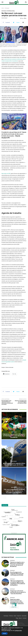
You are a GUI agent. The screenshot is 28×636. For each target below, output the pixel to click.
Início (3, 8)
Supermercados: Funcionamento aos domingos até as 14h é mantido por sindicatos (17, 601)
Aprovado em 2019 (6, 173)
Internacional (11, 10)
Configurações (18, 630)
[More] (23, 22)
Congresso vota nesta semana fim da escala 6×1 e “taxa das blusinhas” (18, 592)
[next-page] (5, 497)
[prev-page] (3, 497)
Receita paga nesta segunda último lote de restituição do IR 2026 (14, 464)
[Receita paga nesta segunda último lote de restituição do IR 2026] (14, 453)
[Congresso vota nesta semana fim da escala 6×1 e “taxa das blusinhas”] (5, 591)
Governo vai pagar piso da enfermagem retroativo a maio (20, 402)
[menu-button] (2, 2)
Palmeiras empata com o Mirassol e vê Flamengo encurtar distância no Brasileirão (14, 435)
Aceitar (4, 633)
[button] (26, 2)
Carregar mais (13, 607)
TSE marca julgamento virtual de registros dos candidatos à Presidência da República (14, 491)
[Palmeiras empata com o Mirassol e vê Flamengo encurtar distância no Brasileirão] (14, 425)
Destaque (7, 8)
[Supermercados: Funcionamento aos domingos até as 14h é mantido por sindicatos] (5, 600)
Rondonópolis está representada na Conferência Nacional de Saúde (7, 402)
